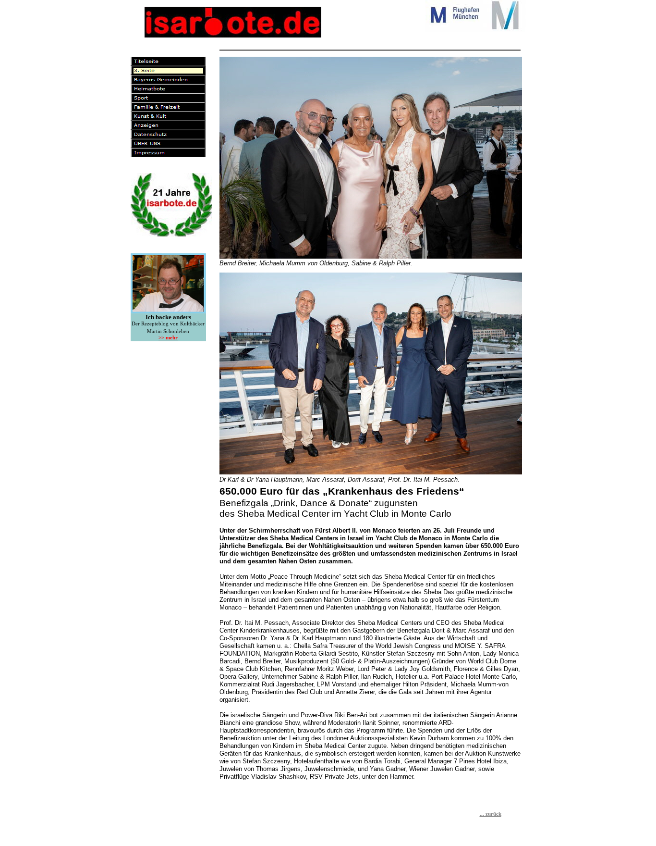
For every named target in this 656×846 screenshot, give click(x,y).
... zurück (490, 814)
